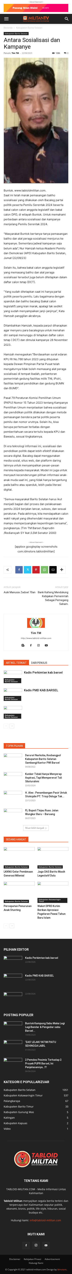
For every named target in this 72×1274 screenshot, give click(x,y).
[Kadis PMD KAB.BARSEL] (13, 694)
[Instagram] (40, 645)
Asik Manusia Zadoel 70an (19, 592)
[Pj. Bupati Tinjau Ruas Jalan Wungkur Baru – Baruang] (13, 815)
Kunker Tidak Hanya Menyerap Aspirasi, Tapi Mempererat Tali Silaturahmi (43, 778)
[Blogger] (24, 645)
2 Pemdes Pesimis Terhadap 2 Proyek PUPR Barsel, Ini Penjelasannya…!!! (43, 1063)
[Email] (53, 569)
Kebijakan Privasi (32, 1259)
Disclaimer (14, 1259)
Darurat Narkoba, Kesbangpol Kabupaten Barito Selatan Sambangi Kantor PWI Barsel (43, 759)
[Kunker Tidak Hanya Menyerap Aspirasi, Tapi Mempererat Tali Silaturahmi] (13, 778)
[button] (6, 19)
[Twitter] (27, 569)
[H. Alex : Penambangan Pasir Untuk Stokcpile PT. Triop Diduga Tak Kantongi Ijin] (13, 797)
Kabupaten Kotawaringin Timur (50, 900)
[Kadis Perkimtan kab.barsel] (13, 676)
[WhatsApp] (44, 569)
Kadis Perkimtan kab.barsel (43, 672)
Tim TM (15, 53)
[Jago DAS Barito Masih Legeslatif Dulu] (52, 857)
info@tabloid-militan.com (45, 1220)
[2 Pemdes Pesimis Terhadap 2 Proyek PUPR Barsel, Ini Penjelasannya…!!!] (13, 1064)
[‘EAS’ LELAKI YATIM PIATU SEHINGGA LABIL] (13, 1046)
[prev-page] (6, 726)
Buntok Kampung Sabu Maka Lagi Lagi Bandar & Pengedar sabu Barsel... (45, 1027)
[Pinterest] (36, 569)
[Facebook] (19, 569)
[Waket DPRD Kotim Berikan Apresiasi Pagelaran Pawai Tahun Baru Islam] (52, 892)
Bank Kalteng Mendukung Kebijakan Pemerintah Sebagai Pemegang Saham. (53, 598)
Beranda (8, 27)
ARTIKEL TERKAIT (16, 662)
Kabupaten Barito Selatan (29, 27)
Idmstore (61, 1269)
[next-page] (12, 726)
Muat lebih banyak (34, 827)
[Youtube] (48, 645)
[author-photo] (36, 627)
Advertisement (52, 1259)
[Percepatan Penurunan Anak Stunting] (19, 892)
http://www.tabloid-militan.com (36, 638)
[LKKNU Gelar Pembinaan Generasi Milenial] (19, 857)
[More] (62, 569)
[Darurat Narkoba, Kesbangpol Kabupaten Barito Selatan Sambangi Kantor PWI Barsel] (13, 759)
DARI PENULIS (39, 662)
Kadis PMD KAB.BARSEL (41, 690)
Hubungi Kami (36, 1263)
